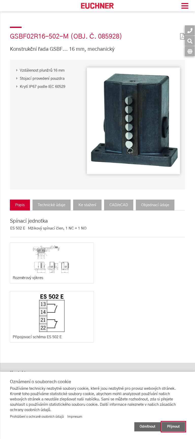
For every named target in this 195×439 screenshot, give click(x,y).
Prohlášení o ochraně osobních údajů (37, 416)
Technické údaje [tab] (51, 205)
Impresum (74, 416)
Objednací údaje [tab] (155, 205)
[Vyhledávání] (190, 41)
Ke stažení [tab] (87, 205)
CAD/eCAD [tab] (118, 205)
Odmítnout (147, 426)
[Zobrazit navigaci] (185, 6)
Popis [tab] (20, 205)
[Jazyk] (190, 51)
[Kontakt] (190, 30)
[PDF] (181, 33)
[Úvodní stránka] (97, 6)
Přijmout (173, 426)
